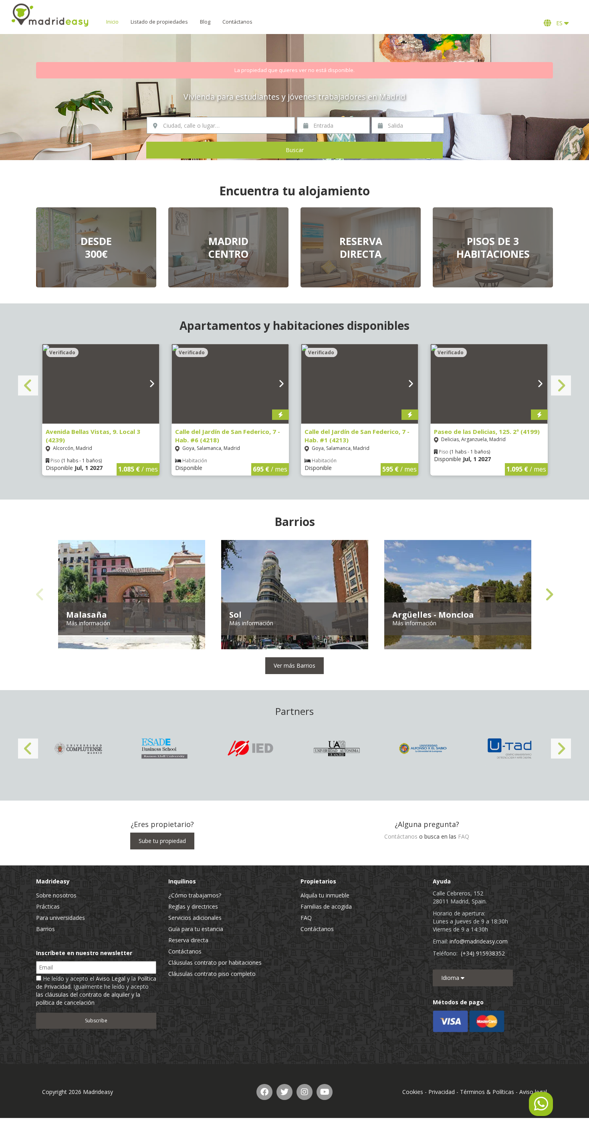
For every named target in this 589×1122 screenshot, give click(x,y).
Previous (28, 385)
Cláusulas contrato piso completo (212, 973)
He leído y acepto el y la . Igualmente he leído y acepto (96, 990)
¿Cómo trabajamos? (194, 895)
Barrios (45, 929)
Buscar (295, 150)
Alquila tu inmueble (325, 895)
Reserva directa (188, 940)
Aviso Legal (110, 978)
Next (561, 385)
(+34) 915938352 (483, 953)
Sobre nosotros (56, 895)
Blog (205, 21)
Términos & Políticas (487, 1092)
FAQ (463, 836)
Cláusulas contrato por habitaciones (215, 962)
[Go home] (50, 15)
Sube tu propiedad (162, 841)
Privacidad (441, 1092)
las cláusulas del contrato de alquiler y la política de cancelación (88, 998)
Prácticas (48, 906)
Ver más (96, 247)
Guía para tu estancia (195, 929)
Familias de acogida (326, 906)
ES (558, 23)
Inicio (112, 21)
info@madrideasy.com (479, 941)
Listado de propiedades (159, 21)
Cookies (412, 1092)
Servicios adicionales (195, 917)
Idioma (451, 977)
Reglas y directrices (193, 906)
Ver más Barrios (294, 665)
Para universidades (60, 917)
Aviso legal (533, 1092)
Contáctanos (237, 21)
